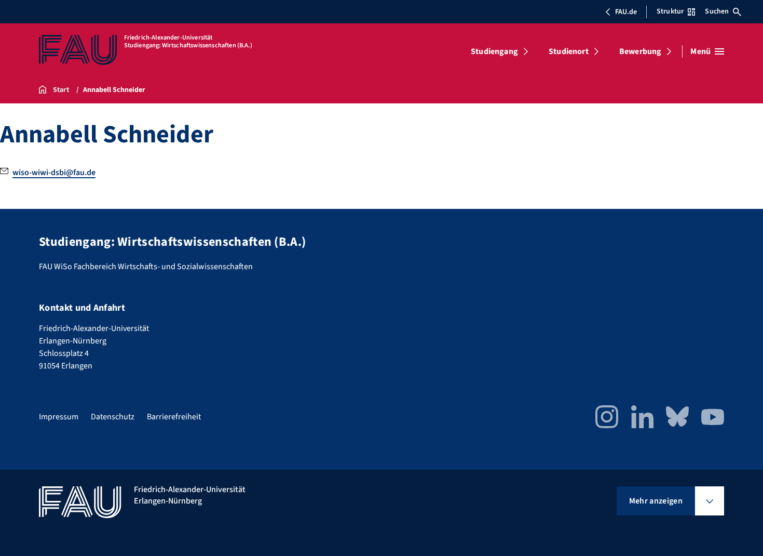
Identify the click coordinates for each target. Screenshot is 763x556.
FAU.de (626, 12)
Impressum (58, 416)
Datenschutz (112, 416)
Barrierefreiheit (174, 416)
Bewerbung (640, 51)
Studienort (569, 51)
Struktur (670, 11)
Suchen (717, 11)
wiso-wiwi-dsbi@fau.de (54, 172)
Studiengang (494, 51)
